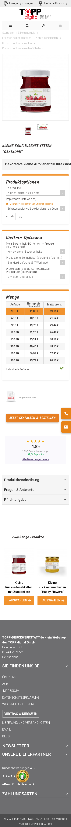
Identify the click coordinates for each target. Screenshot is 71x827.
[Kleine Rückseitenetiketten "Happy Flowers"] (52, 563)
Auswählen (18, 600)
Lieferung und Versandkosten (26, 722)
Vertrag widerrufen (20, 714)
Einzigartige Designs (21, 3)
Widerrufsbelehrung (18, 704)
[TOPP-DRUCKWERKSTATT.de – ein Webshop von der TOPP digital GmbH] (35, 14)
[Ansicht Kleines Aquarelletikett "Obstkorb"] (43, 127)
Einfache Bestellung (56, 3)
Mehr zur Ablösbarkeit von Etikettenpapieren (31, 204)
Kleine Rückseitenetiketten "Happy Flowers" (52, 587)
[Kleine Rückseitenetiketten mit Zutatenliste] (19, 563)
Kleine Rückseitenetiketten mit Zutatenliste (19, 587)
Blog (6, 736)
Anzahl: (10, 216)
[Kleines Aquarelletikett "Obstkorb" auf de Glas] (28, 130)
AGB (5, 684)
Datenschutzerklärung (20, 697)
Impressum (10, 691)
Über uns (9, 677)
